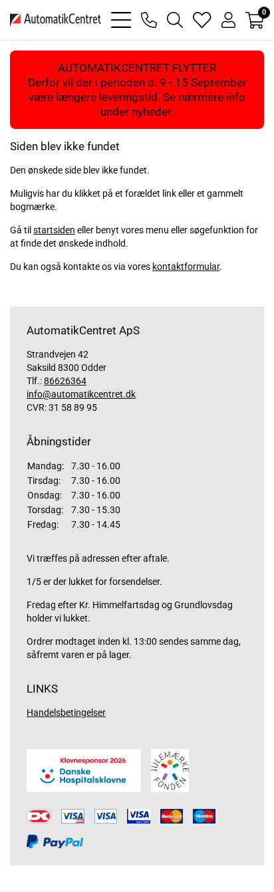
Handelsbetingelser (66, 712)
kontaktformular (185, 266)
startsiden (54, 230)
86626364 (65, 381)
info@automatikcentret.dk (81, 394)
